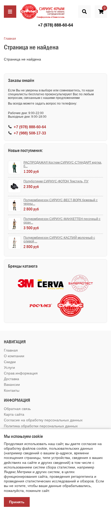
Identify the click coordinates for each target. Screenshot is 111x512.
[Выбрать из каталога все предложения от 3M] (26, 283)
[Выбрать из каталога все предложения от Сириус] (70, 305)
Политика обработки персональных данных (41, 426)
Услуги (9, 367)
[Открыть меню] (10, 11)
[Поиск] (84, 11)
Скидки (10, 362)
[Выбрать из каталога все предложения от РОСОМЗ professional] (40, 306)
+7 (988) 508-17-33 (30, 133)
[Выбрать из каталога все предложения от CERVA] (51, 283)
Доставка (11, 379)
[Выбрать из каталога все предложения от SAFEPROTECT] (80, 283)
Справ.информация (21, 373)
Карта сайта (14, 414)
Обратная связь (17, 409)
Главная (10, 38)
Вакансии (12, 384)
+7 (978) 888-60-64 (55, 25)
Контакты (11, 390)
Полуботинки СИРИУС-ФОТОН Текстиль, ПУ (56, 181)
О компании (14, 356)
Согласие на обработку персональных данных (43, 420)
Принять (17, 502)
